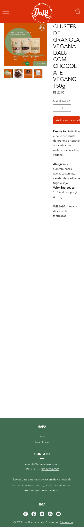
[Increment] (68, 108)
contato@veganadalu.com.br (42, 464)
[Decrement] (56, 108)
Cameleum (66, 522)
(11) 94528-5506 (50, 469)
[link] (77, 10)
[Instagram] (25, 514)
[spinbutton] (62, 108)
